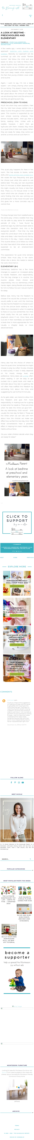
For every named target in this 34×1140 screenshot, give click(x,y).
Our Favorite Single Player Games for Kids (25, 899)
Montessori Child (7, 43)
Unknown (10, 700)
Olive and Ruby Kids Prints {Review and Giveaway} (24, 918)
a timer (25, 376)
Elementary (22, 42)
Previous (30, 557)
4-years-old (12, 42)
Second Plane (6, 44)
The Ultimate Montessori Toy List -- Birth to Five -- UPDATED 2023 (8, 899)
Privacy (17, 1129)
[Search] (30, 859)
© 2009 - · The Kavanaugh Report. (17, 1133)
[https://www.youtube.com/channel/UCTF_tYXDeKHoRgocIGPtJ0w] (22, 782)
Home (15, 557)
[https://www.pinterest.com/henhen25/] (15, 782)
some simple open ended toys (21, 175)
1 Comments (17, 544)
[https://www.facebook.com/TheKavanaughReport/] (11, 782)
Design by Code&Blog (17, 1137)
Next (2, 557)
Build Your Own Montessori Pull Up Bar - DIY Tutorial (9, 939)
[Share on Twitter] (16, 551)
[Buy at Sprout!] (17, 1099)
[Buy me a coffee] (17, 523)
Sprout (4, 1072)
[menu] (2, 15)
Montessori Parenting (22, 43)
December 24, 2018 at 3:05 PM (16, 725)
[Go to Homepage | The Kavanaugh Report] (17, 11)
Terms (17, 1125)
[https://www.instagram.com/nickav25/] (19, 782)
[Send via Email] (18, 551)
